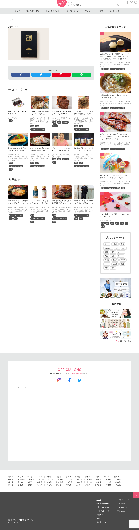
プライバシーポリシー (124, 507)
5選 (126, 223)
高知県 (30, 485)
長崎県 (58, 485)
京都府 (20, 482)
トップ (17, 11)
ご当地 (115, 264)
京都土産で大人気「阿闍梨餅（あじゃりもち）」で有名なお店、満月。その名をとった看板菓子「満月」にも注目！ (114, 56)
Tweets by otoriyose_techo (24, 387)
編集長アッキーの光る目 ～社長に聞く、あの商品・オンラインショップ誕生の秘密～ (39, 119)
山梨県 (70, 479)
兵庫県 (39, 482)
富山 (10, 218)
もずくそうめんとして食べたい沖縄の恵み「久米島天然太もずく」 (83, 114)
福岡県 (39, 485)
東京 (32, 215)
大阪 (107, 108)
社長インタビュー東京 (38, 218)
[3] (115, 130)
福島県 (68, 477)
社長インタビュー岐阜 (81, 215)
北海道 (115, 244)
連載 (101, 11)
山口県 (108, 482)
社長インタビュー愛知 (81, 129)
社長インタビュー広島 (16, 166)
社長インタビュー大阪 (117, 108)
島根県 (79, 482)
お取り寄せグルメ (52, 11)
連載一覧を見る (125, 341)
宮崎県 (87, 485)
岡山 (81, 163)
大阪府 (30, 482)
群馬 (113, 268)
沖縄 (113, 252)
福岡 (122, 223)
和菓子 (123, 260)
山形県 (58, 477)
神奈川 (120, 256)
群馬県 (97, 477)
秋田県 (49, 477)
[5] (115, 211)
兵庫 (10, 120)
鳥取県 (70, 482)
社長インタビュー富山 (16, 215)
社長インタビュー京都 (117, 69)
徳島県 (118, 482)
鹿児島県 (97, 485)
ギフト (107, 244)
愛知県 (108, 479)
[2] (115, 92)
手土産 (115, 260)
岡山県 (89, 482)
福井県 (60, 479)
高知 (106, 256)
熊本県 (68, 485)
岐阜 (76, 218)
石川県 (50, 479)
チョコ (55, 125)
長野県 (79, 479)
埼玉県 (106, 477)
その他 (118, 485)
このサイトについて (123, 500)
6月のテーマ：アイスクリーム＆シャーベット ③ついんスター (61, 150)
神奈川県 (21, 479)
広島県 (98, 482)
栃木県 (87, 477)
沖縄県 (108, 485)
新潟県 (31, 479)
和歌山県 (59, 482)
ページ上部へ (136, 495)
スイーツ (65, 122)
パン (123, 248)
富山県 (41, 479)
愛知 (81, 126)
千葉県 (116, 477)
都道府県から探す (32, 11)
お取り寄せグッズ (71, 11)
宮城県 (39, 477)
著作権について (122, 511)
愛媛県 (20, 485)
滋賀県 (10, 482)
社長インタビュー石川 (38, 166)
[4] (115, 172)
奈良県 (49, 482)
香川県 (10, 485)
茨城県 (77, 477)
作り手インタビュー (117, 11)
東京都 (10, 479)
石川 (37, 163)
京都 (107, 69)
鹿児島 (107, 260)
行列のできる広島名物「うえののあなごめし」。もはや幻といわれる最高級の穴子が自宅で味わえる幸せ (114, 136)
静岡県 (98, 479)
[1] (115, 50)
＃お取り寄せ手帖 (75, 374)
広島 (10, 163)
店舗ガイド (89, 11)
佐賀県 (49, 485)
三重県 (118, 479)
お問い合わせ (121, 503)
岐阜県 (89, 479)
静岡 (54, 215)
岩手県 (30, 477)
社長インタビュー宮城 (113, 188)
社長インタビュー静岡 (60, 218)
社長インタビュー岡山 (81, 166)
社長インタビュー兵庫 (38, 129)
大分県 (77, 485)
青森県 (20, 477)
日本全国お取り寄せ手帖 (21, 519)
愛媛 (122, 264)
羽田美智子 (108, 248)
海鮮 (106, 268)
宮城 (102, 188)
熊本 (54, 159)
